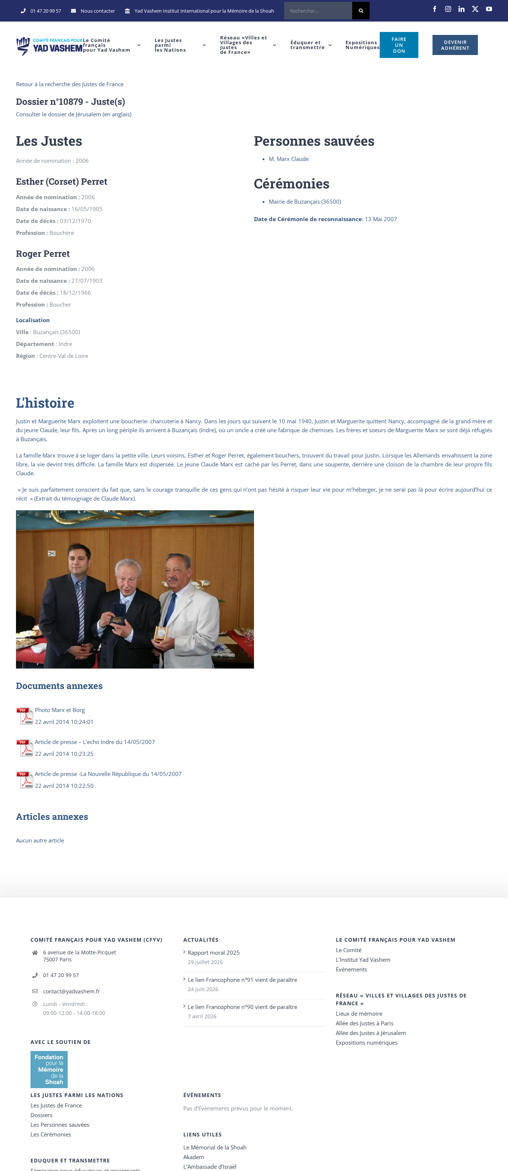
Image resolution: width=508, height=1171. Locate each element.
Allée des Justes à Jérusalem (371, 1032)
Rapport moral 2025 (214, 952)
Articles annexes (52, 816)
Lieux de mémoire (359, 1013)
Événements (351, 969)
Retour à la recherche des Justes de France (69, 84)
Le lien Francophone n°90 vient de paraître (242, 1006)
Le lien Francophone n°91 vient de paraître (242, 979)
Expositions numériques (367, 1042)
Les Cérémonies (50, 1134)
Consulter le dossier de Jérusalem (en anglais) (73, 114)
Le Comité (348, 950)
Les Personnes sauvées (59, 1124)
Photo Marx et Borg (60, 710)
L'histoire (45, 402)
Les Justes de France (56, 1105)
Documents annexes (59, 686)
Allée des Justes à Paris (364, 1023)
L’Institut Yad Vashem (363, 959)
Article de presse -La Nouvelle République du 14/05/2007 (108, 773)
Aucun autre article (40, 840)
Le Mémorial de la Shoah (215, 1147)
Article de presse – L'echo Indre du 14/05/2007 (95, 741)
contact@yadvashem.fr (71, 991)
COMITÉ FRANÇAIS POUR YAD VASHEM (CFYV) (96, 939)
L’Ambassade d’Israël (210, 1166)
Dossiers (41, 1115)
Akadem (193, 1157)
